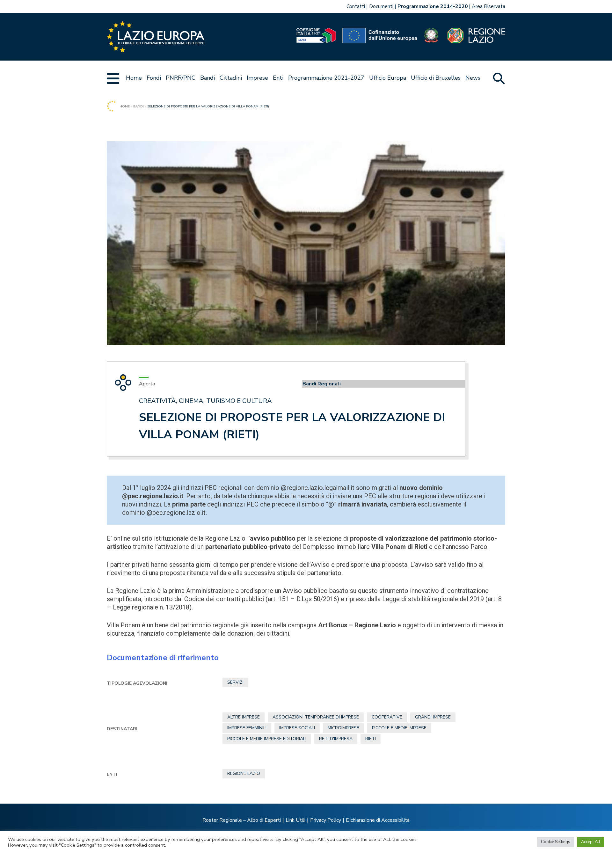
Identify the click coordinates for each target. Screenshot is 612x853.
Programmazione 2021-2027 (326, 78)
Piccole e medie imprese (399, 728)
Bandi (207, 78)
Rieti (370, 739)
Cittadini (231, 78)
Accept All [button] (590, 842)
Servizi (235, 682)
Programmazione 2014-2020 (432, 6)
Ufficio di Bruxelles (436, 78)
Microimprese (343, 728)
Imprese (257, 78)
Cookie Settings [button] (555, 842)
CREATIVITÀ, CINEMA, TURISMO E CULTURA (205, 401)
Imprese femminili (246, 728)
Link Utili (295, 820)
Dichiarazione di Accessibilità (378, 820)
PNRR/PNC (180, 78)
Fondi (154, 78)
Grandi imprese (433, 717)
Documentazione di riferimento (163, 658)
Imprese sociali (297, 728)
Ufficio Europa (387, 78)
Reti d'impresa (336, 739)
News (472, 78)
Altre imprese (243, 717)
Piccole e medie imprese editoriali (266, 739)
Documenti (381, 6)
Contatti (355, 6)
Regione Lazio (243, 773)
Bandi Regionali (321, 383)
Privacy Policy (325, 820)
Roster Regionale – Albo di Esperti (241, 820)
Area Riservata (488, 6)
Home (134, 78)
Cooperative (387, 717)
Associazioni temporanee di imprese (316, 717)
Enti (278, 78)
